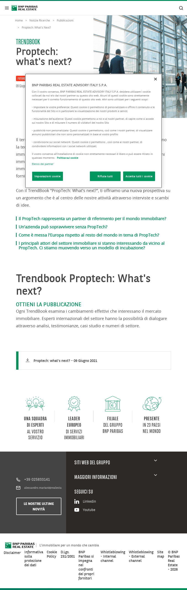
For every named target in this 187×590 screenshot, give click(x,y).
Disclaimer (12, 553)
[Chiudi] (156, 79)
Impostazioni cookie (47, 176)
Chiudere (7, 8)
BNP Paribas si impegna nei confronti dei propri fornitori (86, 565)
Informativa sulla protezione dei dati (33, 558)
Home (19, 20)
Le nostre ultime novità (39, 506)
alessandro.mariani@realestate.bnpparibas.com (43, 487)
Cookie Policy (52, 554)
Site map (160, 554)
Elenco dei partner (42, 164)
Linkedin (89, 501)
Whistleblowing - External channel (141, 556)
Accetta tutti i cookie (139, 176)
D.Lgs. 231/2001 (68, 554)
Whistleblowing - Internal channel (113, 556)
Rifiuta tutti (105, 176)
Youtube (89, 509)
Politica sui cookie (67, 157)
